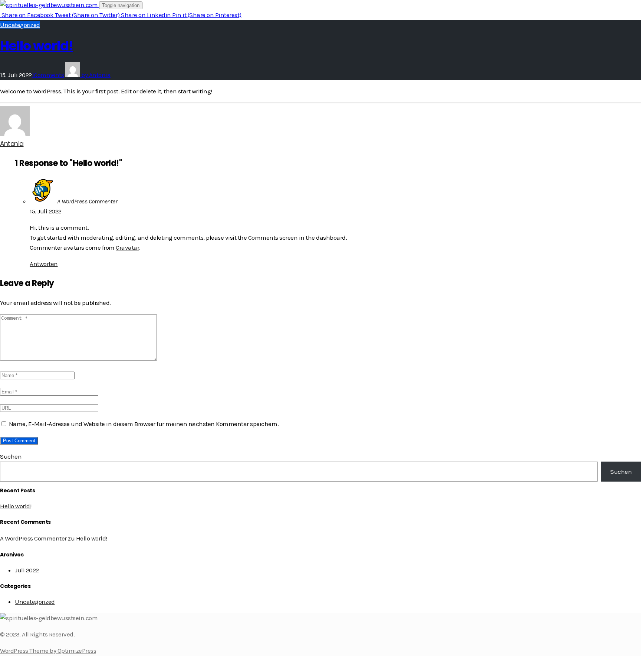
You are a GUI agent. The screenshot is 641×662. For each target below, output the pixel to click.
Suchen (11, 456)
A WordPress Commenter (87, 201)
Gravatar (127, 247)
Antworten (44, 263)
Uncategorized (20, 25)
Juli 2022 (27, 570)
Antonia (12, 143)
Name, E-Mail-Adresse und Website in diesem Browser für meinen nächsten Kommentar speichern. (144, 424)
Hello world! (36, 46)
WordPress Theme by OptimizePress (48, 650)
